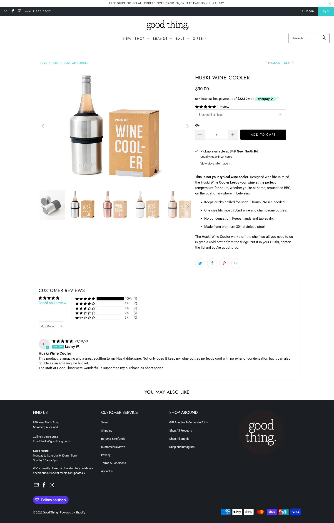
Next (287, 62)
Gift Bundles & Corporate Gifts (188, 422)
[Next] (187, 126)
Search (105, 422)
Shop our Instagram (181, 447)
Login (309, 11)
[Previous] (43, 126)
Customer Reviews (113, 447)
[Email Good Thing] (5, 11)
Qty (197, 125)
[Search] (323, 38)
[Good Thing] (167, 25)
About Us (107, 471)
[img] (63, 341)
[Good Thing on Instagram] (20, 11)
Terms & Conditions (113, 463)
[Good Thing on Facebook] (12, 11)
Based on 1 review (52, 303)
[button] (142, 38)
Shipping (106, 430)
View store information (214, 163)
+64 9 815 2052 (38, 11)
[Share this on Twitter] (200, 263)
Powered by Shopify (72, 512)
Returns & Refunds (113, 438)
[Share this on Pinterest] (224, 263)
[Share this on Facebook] (212, 263)
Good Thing (50, 512)
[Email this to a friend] (236, 263)
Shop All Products (180, 430)
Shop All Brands (179, 438)
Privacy (105, 455)
